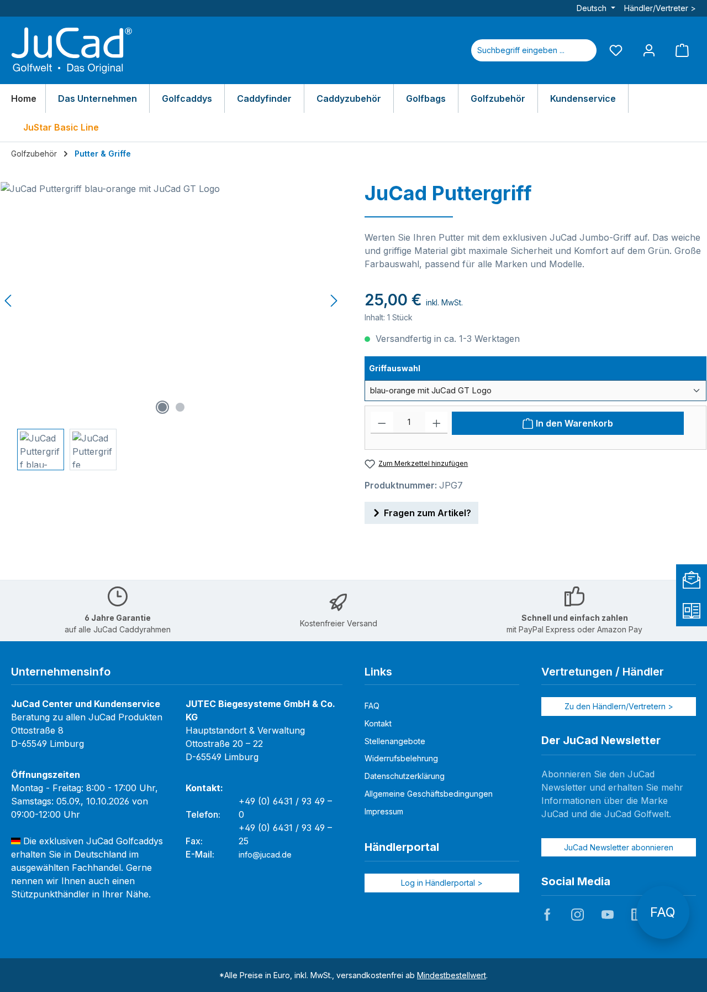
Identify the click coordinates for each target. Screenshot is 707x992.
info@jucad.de (265, 854)
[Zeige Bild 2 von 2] (180, 407)
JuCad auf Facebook (547, 914)
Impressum (384, 811)
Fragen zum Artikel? (427, 512)
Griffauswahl (417, 368)
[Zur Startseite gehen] (72, 50)
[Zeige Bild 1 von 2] (162, 407)
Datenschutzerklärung (405, 776)
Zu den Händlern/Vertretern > (618, 706)
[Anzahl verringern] (382, 423)
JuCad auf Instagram (577, 914)
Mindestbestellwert (451, 975)
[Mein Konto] (649, 50)
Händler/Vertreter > (660, 8)
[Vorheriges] (9, 301)
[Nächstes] (333, 301)
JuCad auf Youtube (608, 914)
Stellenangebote (395, 741)
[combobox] (521, 50)
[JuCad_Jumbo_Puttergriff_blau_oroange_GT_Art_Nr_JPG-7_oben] (171, 301)
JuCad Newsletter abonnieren (618, 847)
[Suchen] (583, 50)
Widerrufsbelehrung (401, 758)
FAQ (372, 705)
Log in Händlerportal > (442, 882)
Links (378, 671)
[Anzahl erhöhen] (436, 423)
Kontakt (378, 723)
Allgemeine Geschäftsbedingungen (429, 793)
